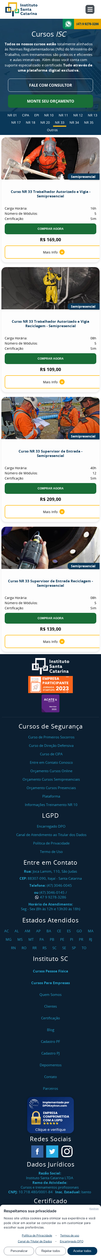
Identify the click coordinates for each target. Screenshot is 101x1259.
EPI (36, 115)
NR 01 (12, 115)
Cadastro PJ (50, 1053)
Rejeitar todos (50, 1251)
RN (14, 947)
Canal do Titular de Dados (35, 1241)
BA (49, 931)
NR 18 (30, 122)
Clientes (50, 1006)
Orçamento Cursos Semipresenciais (51, 779)
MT (31, 939)
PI (72, 939)
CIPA (25, 115)
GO (80, 931)
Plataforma (51, 796)
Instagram (67, 1151)
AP (39, 931)
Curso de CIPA (51, 754)
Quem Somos (50, 994)
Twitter (52, 1151)
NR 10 (49, 115)
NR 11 (63, 115)
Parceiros (50, 1088)
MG (9, 939)
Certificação (50, 1018)
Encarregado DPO (71, 1241)
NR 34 (74, 122)
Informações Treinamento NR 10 (51, 804)
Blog (50, 1029)
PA (42, 939)
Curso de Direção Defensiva (51, 745)
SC (55, 947)
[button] (50, 1115)
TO (85, 947)
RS (45, 947)
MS (20, 939)
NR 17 (16, 122)
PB (52, 939)
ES (69, 931)
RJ (91, 939)
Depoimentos (51, 1065)
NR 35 (88, 122)
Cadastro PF (50, 1041)
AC (7, 931)
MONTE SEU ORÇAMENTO (50, 101)
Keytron (94, 1208)
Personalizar (19, 1251)
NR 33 (59, 122)
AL (17, 931)
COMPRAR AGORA (51, 228)
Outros (52, 130)
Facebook (37, 1151)
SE (64, 947)
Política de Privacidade (37, 1235)
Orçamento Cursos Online (51, 770)
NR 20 (45, 122)
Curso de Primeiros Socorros (51, 737)
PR (81, 939)
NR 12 (78, 115)
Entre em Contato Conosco (51, 762)
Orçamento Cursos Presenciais (51, 787)
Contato (50, 1076)
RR (35, 947)
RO (25, 947)
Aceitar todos (82, 1251)
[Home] (26, 9)
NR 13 (92, 115)
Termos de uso (69, 1235)
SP (74, 947)
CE (59, 931)
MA (91, 931)
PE (62, 939)
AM (28, 931)
